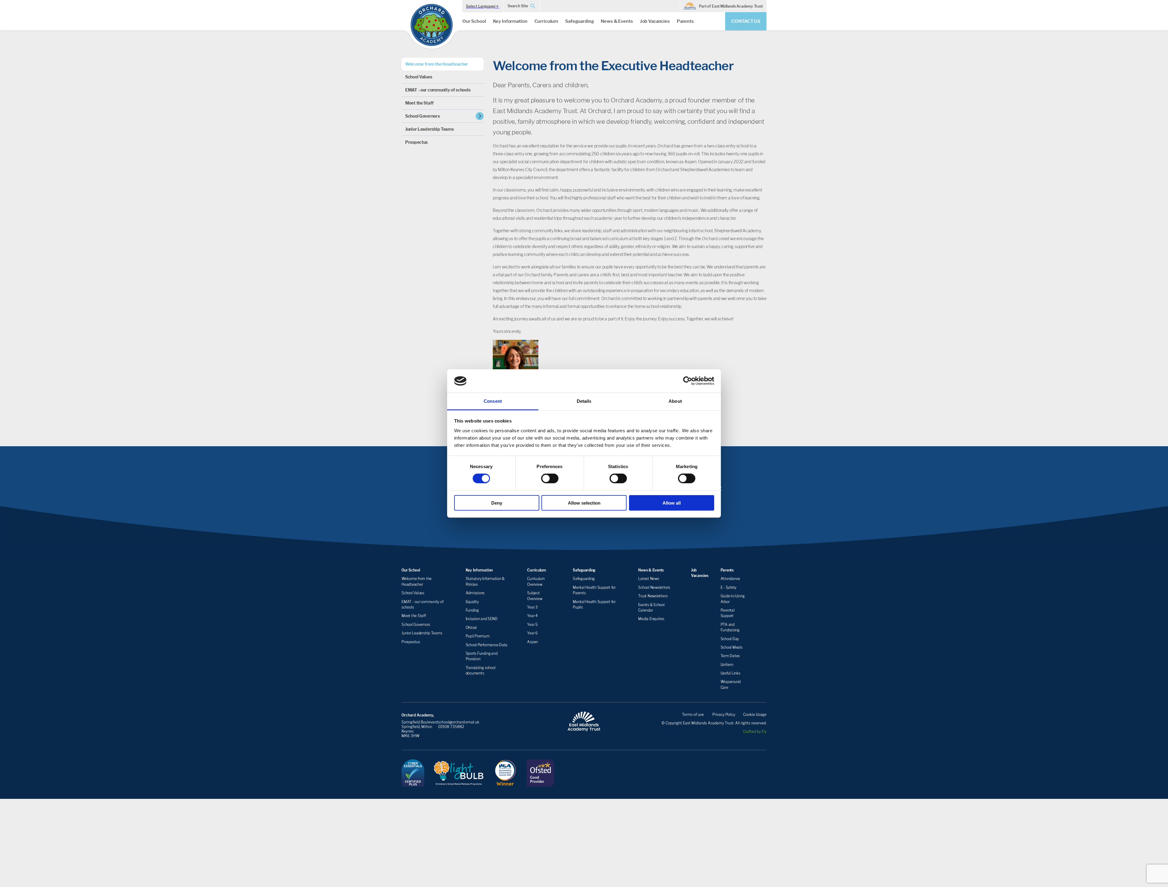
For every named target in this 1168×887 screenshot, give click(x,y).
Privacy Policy (723, 714)
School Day (730, 639)
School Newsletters (654, 587)
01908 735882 (451, 726)
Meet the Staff (419, 102)
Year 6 (532, 633)
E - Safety (729, 587)
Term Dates (730, 656)
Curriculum (546, 21)
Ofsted (471, 627)
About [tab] (675, 401)
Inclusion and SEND (482, 618)
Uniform (727, 664)
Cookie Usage (754, 714)
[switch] (549, 478)
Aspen (532, 642)
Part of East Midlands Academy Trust (731, 6)
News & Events (617, 21)
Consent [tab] (493, 401)
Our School (474, 21)
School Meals (731, 647)
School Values (418, 76)
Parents (685, 21)
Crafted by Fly (754, 731)
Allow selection (584, 502)
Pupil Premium (478, 636)
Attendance (730, 578)
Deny (496, 502)
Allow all (671, 502)
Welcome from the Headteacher (436, 64)
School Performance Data (486, 645)
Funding (472, 610)
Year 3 (532, 607)
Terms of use (693, 714)
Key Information (510, 21)
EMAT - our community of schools (437, 89)
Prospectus (416, 142)
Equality (472, 601)
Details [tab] (584, 401)
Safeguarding (579, 21)
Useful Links (730, 673)
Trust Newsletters (652, 596)
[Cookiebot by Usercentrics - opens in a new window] (687, 380)
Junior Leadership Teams (429, 129)
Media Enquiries (651, 618)
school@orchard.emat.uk (458, 722)
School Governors (422, 116)
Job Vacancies (655, 21)
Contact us (745, 21)
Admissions (475, 593)
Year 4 (532, 615)
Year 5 (532, 624)
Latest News (648, 578)
